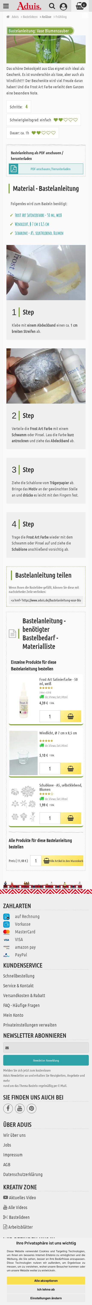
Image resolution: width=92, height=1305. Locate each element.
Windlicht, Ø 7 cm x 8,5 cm (32, 224)
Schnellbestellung (18, 975)
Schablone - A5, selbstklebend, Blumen (39, 233)
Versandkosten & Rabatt (24, 995)
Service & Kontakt (18, 985)
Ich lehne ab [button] (46, 1289)
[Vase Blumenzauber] (46, 49)
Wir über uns (14, 1135)
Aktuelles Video (22, 1197)
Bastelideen (19, 1217)
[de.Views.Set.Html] (70, 716)
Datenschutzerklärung (23, 1174)
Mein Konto (13, 1015)
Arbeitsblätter (20, 1227)
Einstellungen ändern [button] (46, 1298)
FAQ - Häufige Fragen (21, 1005)
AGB (6, 1164)
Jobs (7, 1144)
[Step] (46, 272)
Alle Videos (17, 1207)
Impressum (12, 1154)
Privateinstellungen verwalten (30, 1024)
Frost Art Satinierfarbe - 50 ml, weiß (38, 215)
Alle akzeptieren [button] (46, 1280)
